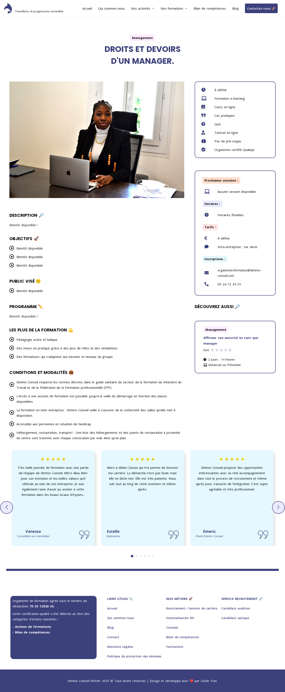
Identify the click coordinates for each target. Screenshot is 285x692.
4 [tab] (145, 556)
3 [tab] (140, 556)
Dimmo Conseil (35, 6)
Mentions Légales (120, 647)
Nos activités (140, 8)
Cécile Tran (209, 681)
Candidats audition (235, 608)
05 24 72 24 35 (229, 284)
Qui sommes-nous (111, 8)
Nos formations (172, 8)
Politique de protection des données (134, 656)
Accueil (87, 8)
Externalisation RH (180, 618)
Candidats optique (235, 618)
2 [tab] (136, 556)
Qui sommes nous (120, 618)
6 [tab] (153, 556)
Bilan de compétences (210, 8)
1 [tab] (132, 556)
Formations (174, 647)
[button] (6, 507)
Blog (235, 8)
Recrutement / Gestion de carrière (191, 608)
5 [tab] (149, 556)
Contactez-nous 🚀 (261, 8)
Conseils (172, 627)
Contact (113, 637)
